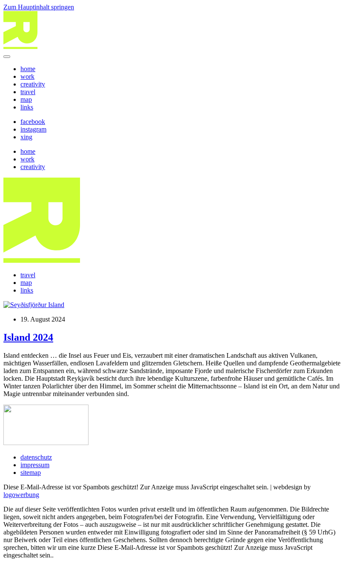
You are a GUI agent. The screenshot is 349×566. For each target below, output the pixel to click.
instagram (33, 129)
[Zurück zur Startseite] (20, 46)
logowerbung (21, 494)
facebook (32, 121)
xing (26, 137)
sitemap (30, 472)
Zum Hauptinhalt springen (38, 7)
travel (27, 91)
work (27, 76)
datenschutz (36, 457)
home (27, 68)
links (26, 107)
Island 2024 (28, 337)
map (26, 99)
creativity (32, 84)
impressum (34, 464)
